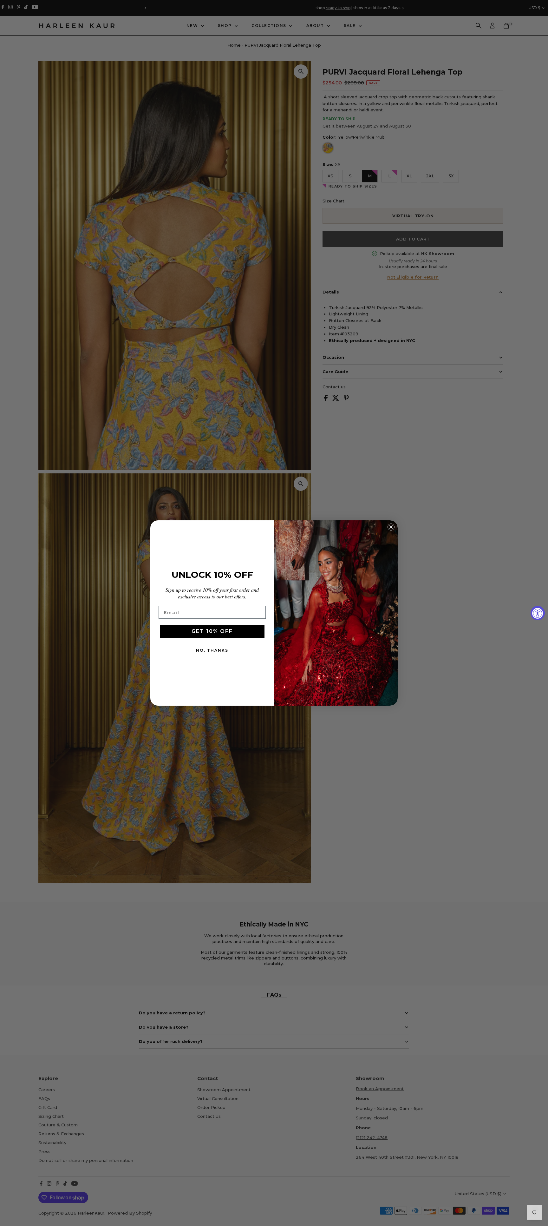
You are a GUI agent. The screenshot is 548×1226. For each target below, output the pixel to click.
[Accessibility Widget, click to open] (538, 613)
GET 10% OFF (212, 631)
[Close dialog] (391, 527)
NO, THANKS (212, 650)
